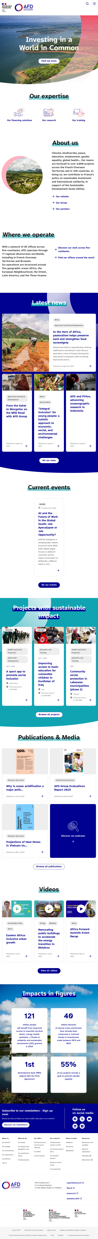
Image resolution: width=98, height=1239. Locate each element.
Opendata (85, 1156)
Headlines (69, 1142)
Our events (69, 1146)
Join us (4, 1163)
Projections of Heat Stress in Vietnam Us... (23, 844)
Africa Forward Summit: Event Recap (79, 933)
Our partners (63, 209)
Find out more (49, 61)
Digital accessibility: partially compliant (73, 1230)
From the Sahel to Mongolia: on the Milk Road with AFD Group (16, 411)
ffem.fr (69, 1188)
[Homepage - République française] (29, 8)
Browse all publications (49, 866)
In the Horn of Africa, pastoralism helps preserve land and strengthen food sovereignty (71, 337)
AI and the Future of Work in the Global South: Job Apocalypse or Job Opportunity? (48, 524)
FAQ (52, 1235)
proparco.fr (71, 1193)
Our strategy (6, 1146)
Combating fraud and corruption (78, 1235)
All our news (49, 460)
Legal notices (51, 1230)
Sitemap (60, 1235)
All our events (49, 585)
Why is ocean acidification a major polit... (25, 788)
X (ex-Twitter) (82, 1119)
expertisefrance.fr (74, 1183)
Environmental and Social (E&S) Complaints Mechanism (28, 1235)
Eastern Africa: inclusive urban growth (16, 939)
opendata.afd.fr (73, 1199)
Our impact (21, 1142)
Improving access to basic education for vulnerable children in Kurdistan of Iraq (48, 674)
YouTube (89, 1119)
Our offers (37, 1152)
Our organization (7, 1155)
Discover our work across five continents (74, 250)
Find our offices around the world (76, 258)
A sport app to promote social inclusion (16, 675)
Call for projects (39, 1156)
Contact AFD (16, 1230)
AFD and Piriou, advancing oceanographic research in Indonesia (80, 403)
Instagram (82, 1126)
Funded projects (23, 1160)
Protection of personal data (34, 1230)
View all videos (49, 971)
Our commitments (8, 1151)
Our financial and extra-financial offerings (40, 1145)
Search (87, 3)
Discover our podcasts (73, 836)
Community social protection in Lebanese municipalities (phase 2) (79, 680)
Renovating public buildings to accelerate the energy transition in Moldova (49, 938)
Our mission (62, 196)
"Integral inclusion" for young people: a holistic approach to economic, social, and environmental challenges (48, 423)
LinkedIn (75, 1126)
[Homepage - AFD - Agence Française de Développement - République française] (17, 1185)
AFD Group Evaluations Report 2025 (69, 788)
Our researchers (55, 1169)
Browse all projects (49, 714)
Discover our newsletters (15, 1125)
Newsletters (70, 1151)
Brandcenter (86, 1160)
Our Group (61, 203)
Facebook (75, 1119)
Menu (94, 3)
